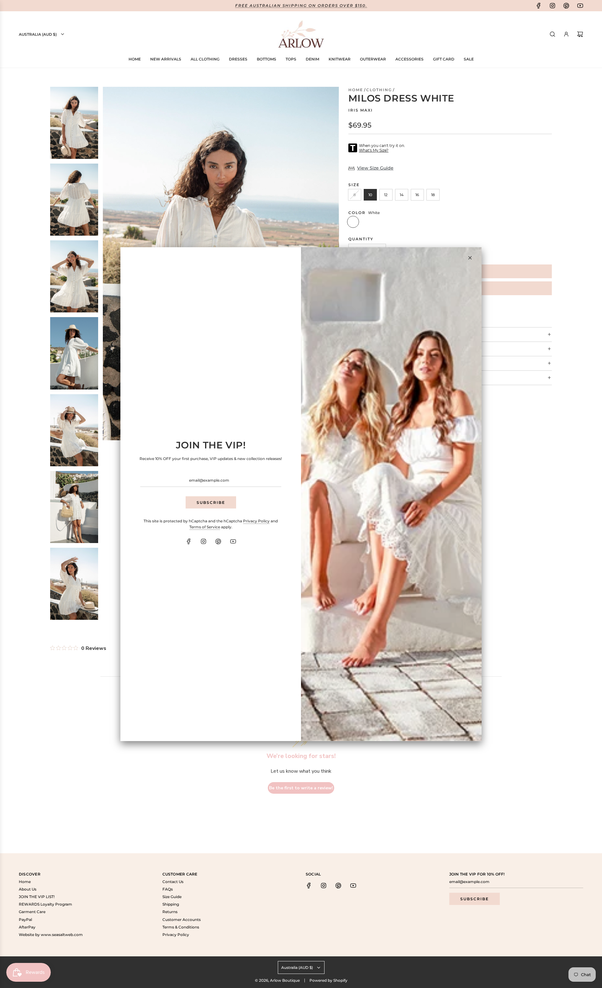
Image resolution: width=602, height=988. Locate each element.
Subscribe (211, 502)
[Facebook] (189, 541)
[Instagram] (203, 541)
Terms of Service (204, 527)
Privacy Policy (256, 521)
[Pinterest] (218, 541)
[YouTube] (233, 541)
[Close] (470, 257)
